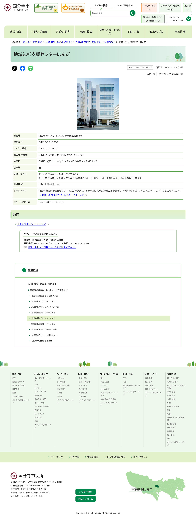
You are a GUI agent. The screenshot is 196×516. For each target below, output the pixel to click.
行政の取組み (172, 382)
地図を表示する (31, 224)
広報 (169, 403)
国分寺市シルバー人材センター (44, 335)
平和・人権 (133, 31)
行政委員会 (171, 427)
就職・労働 (149, 385)
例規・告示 (171, 395)
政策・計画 (171, 392)
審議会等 (170, 431)
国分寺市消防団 (18, 385)
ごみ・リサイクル (41, 392)
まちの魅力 (105, 389)
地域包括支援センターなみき (43, 313)
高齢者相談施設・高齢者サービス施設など (95, 42)
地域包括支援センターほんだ (63, 195)
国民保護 (15, 389)
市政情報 (180, 31)
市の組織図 (93, 457)
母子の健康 (61, 382)
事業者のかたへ (151, 389)
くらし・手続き (39, 31)
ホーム (26, 42)
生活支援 (82, 396)
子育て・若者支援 (63, 385)
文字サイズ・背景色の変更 (170, 8)
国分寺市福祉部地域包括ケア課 (44, 296)
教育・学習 (61, 389)
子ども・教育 (63, 31)
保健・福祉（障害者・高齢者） (58, 42)
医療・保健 (83, 378)
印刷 (149, 74)
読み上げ (187, 8)
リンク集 (75, 457)
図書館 (59, 396)
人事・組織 (171, 399)
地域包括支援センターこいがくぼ (45, 307)
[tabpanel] (113, 13)
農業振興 (148, 378)
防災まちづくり (18, 382)
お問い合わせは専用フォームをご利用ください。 (52, 247)
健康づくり (83, 385)
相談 (36, 421)
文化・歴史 (105, 382)
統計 (169, 414)
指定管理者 (171, 424)
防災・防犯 (16, 31)
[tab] (101, 5)
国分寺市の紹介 (173, 378)
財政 (169, 410)
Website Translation (176, 19)
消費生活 (38, 410)
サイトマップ (57, 457)
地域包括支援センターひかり (43, 324)
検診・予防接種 (84, 382)
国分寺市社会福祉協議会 (41, 341)
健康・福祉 (86, 31)
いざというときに (149, 8)
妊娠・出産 (61, 378)
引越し (37, 384)
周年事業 (170, 435)
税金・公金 (39, 395)
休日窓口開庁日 (85, 499)
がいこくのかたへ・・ (152, 19)
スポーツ (104, 385)
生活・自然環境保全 (42, 406)
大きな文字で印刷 (169, 74)
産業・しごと (156, 31)
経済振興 (148, 382)
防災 (14, 378)
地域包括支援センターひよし (43, 301)
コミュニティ (39, 414)
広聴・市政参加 (173, 406)
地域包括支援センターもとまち (44, 329)
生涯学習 (38, 417)
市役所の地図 (85, 492)
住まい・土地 (39, 403)
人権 (125, 382)
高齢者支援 (83, 389)
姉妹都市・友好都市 (108, 399)
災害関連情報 (17, 396)
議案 (169, 438)
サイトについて (140, 457)
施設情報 (37, 42)
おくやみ (38, 388)
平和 (125, 378)
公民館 (59, 392)
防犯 (14, 392)
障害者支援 (83, 392)
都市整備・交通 (40, 399)
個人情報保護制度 (116, 457)
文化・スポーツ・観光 (110, 31)
